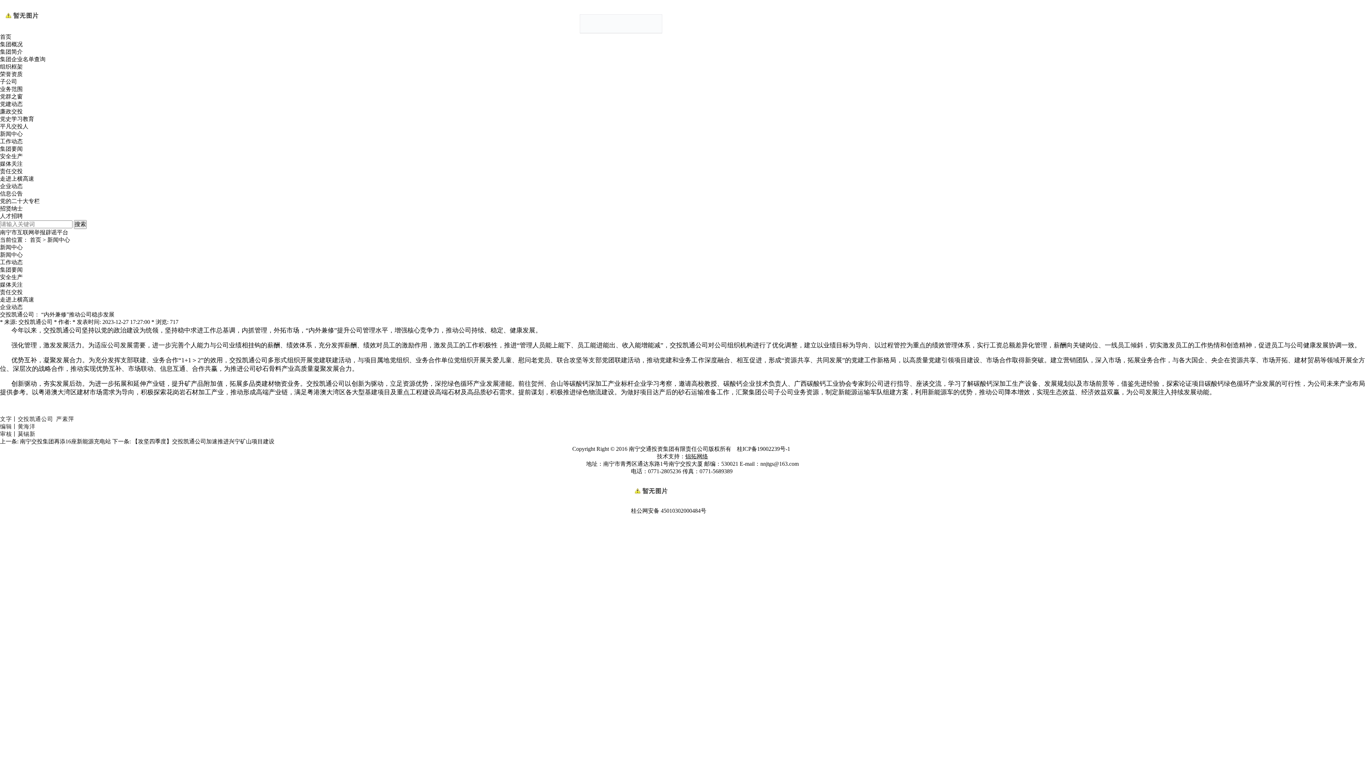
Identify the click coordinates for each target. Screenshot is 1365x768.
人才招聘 (11, 216)
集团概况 (11, 44)
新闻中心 (11, 134)
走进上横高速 (17, 179)
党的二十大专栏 (20, 201)
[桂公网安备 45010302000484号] (682, 478)
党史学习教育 (17, 119)
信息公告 (11, 194)
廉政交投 (11, 111)
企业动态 (11, 186)
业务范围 (11, 89)
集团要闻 (11, 149)
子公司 (8, 82)
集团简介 (11, 52)
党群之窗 (11, 97)
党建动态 (11, 104)
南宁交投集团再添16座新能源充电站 (65, 441)
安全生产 (11, 156)
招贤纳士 (11, 209)
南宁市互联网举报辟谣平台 (34, 232)
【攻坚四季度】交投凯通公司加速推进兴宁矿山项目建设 (203, 441)
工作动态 (11, 141)
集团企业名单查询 (23, 59)
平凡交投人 (14, 126)
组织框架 (11, 67)
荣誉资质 (11, 74)
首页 (5, 37)
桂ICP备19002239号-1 (764, 449)
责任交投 (11, 171)
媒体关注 (11, 164)
